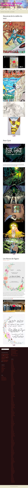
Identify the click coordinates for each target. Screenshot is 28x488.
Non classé (2, 370)
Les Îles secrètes (6, 355)
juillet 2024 (12, 385)
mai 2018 (12, 448)
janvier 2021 (12, 422)
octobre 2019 (12, 434)
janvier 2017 (12, 459)
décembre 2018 (13, 442)
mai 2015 (12, 475)
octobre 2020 (12, 424)
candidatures (2, 9)
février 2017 (12, 458)
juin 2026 (12, 361)
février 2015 (12, 478)
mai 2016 (12, 465)
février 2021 (12, 421)
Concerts (8, 260)
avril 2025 (12, 377)
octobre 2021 (12, 414)
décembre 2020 (13, 423)
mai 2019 (12, 438)
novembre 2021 (13, 413)
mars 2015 (12, 477)
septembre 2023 (13, 396)
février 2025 (12, 379)
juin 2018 (12, 447)
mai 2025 (12, 376)
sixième (6, 9)
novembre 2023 (13, 394)
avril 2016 (12, 466)
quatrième (13, 9)
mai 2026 (12, 362)
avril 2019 (12, 439)
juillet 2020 (12, 425)
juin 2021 (12, 416)
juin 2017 (12, 456)
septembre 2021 (13, 415)
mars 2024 (12, 389)
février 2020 (12, 431)
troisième (17, 9)
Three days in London (5, 361)
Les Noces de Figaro (11, 259)
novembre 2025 (13, 369)
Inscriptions (2, 369)
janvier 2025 (12, 380)
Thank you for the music (13, 351)
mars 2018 (12, 449)
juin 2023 (12, 397)
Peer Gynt (7, 141)
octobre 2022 (12, 406)
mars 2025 (12, 378)
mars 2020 (12, 430)
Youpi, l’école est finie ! (13, 352)
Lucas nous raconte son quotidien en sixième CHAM (5, 358)
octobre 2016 (12, 460)
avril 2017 (12, 457)
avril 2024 (12, 388)
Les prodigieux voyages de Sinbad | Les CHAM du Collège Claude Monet (5, 355)
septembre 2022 (13, 407)
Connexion (2, 376)
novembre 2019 (13, 433)
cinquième (10, 9)
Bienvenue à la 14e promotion (14, 350)
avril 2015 (12, 476)
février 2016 (12, 468)
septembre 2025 (13, 371)
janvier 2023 (12, 403)
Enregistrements (3, 368)
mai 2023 (12, 398)
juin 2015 (12, 474)
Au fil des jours (9, 142)
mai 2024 (12, 387)
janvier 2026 (12, 367)
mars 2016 (12, 467)
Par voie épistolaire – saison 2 (14, 355)
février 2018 (12, 450)
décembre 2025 (13, 368)
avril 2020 (12, 429)
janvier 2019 (12, 441)
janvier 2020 (12, 432)
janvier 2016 (12, 469)
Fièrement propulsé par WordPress (14, 486)
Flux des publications (3, 377)
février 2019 (12, 440)
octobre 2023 (12, 395)
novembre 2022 (13, 405)
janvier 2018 (12, 451)
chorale (21, 9)
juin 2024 (12, 386)
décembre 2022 (13, 404)
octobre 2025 (12, 370)
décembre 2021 (13, 412)
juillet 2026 (12, 360)
